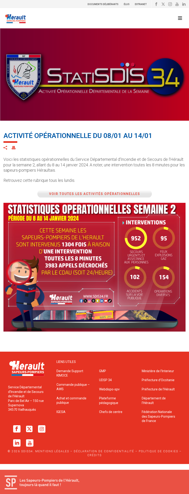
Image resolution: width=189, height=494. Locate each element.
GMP (102, 371)
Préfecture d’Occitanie (158, 380)
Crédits (94, 455)
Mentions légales (52, 451)
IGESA (60, 412)
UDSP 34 (105, 380)
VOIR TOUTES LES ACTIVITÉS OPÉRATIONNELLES (94, 194)
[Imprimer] (16, 147)
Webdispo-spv (109, 389)
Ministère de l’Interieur (158, 371)
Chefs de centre (110, 412)
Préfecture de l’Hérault (158, 389)
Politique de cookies (158, 451)
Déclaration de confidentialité (104, 451)
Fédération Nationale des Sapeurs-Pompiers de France (158, 416)
